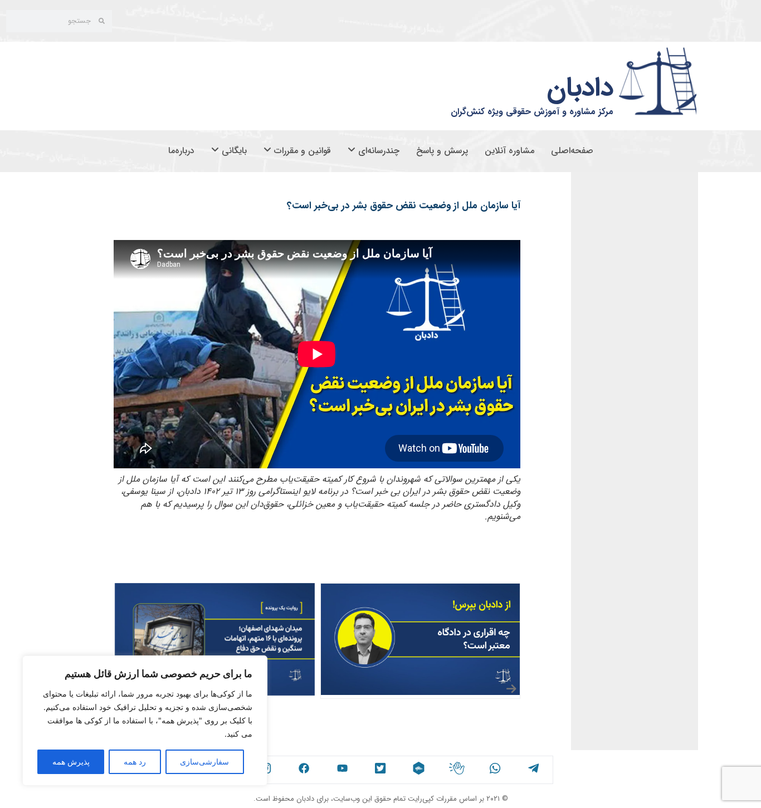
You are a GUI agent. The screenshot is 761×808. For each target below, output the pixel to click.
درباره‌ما (181, 151)
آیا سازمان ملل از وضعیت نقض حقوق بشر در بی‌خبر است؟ (403, 205)
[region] (144, 720)
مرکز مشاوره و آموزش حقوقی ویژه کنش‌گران (532, 112)
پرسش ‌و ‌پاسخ (442, 151)
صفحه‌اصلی (572, 151)
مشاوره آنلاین (509, 151)
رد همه (135, 761)
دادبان (580, 88)
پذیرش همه (71, 761)
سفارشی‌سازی (204, 761)
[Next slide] (511, 689)
